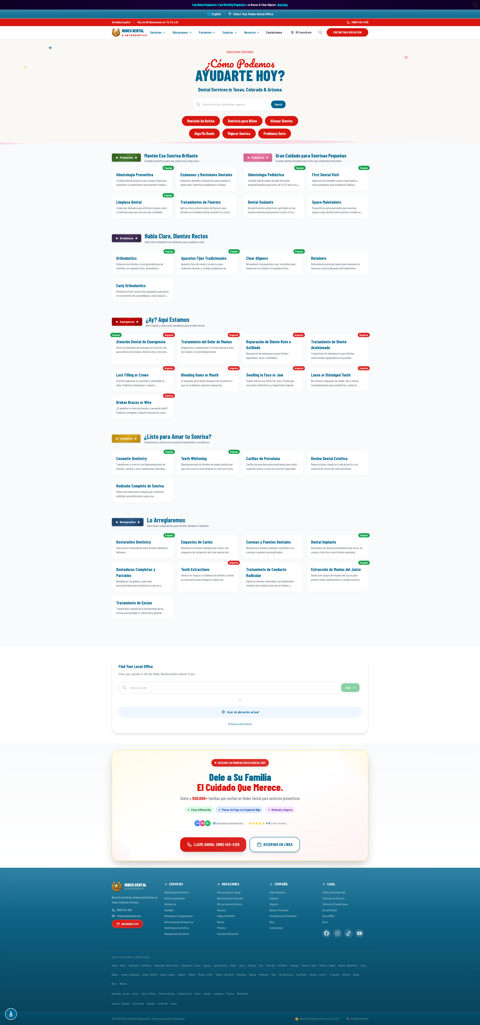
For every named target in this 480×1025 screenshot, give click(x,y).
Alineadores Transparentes (178, 916)
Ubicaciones (180, 32)
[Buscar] (320, 32)
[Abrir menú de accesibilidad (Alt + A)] (11, 1014)
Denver (220, 922)
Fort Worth (282, 965)
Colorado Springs (166, 993)
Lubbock (181, 974)
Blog (272, 922)
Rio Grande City (286, 974)
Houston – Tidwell (327, 965)
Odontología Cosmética (176, 927)
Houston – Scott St (318, 974)
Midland (191, 974)
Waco (114, 983)
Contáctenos (274, 32)
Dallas (233, 965)
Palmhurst (263, 974)
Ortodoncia (170, 904)
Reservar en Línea (278, 844)
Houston (221, 910)
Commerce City (184, 993)
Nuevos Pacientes (279, 910)
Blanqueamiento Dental (176, 933)
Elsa (261, 965)
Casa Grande (138, 1003)
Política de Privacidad (333, 892)
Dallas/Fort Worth (226, 916)
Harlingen (294, 965)
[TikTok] (348, 933)
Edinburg (252, 965)
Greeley (207, 993)
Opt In (325, 922)
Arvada (126, 993)
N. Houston (241, 974)
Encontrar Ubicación (347, 32)
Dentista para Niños (174, 898)
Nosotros (250, 32)
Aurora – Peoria (148, 993)
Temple (356, 974)
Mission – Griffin (205, 974)
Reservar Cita (130, 924)
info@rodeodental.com (129, 916)
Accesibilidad (329, 910)
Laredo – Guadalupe (130, 974)
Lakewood (218, 993)
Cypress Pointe (220, 965)
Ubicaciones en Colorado (230, 898)
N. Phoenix (163, 1003)
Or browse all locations (240, 724)
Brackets (169, 910)
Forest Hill (270, 965)
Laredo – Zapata (167, 974)
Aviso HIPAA (328, 916)
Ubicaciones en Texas (228, 892)
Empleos (274, 898)
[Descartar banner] (475, 5)
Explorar (228, 32)
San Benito (301, 974)
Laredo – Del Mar (149, 974)
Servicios (156, 32)
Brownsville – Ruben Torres (166, 965)
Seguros (274, 904)
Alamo (123, 965)
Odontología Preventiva (176, 892)
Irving (363, 965)
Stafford (346, 974)
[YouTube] (359, 933)
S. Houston (334, 974)
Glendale (151, 1003)
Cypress (207, 965)
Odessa (252, 974)
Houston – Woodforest (348, 965)
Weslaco (123, 983)
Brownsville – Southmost (140, 965)
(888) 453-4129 (360, 22)
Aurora (136, 993)
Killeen (115, 974)
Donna (242, 965)
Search (278, 104)
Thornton (230, 993)
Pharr (273, 974)
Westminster (242, 993)
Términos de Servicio (333, 898)
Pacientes (205, 32)
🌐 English (214, 14)
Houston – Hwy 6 (309, 965)
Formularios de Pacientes (283, 916)
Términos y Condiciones (335, 904)
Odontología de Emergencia (178, 922)
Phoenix (221, 927)
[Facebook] (326, 933)
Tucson (174, 1003)
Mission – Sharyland (225, 974)
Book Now (283, 4)
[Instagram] (337, 933)
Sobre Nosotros (278, 892)
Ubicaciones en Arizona (229, 904)
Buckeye (125, 1003)
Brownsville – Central (190, 965)
